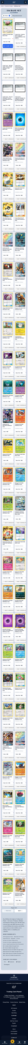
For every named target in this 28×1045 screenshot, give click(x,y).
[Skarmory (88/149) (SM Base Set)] (8, 768)
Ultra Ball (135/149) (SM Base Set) (19, 188)
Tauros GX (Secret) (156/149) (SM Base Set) (20, 159)
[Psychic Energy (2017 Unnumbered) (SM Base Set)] (8, 621)
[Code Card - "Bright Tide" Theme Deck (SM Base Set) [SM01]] (8, 57)
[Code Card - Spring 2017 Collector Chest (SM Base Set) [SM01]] (20, 26)
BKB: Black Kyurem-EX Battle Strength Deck (13, 949)
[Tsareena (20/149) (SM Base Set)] (8, 503)
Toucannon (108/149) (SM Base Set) (7, 279)
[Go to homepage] (14, 2)
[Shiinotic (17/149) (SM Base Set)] (8, 884)
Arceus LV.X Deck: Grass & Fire (10, 940)
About (14, 1029)
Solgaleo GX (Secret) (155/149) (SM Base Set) (20, 748)
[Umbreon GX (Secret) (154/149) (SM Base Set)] (8, 239)
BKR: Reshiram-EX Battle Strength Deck (12, 951)
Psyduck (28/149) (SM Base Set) (19, 865)
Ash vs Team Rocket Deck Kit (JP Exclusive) (13, 944)
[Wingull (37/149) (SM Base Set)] (20, 474)
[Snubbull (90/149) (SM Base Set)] (8, 563)
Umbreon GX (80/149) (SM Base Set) (7, 425)
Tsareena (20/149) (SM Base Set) (7, 512)
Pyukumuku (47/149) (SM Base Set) (19, 807)
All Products (14, 1008)
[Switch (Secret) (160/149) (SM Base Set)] (8, 179)
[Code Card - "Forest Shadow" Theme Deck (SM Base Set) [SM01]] (8, 88)
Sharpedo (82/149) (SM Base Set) (7, 865)
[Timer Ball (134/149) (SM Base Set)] (8, 299)
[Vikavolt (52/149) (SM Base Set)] (8, 446)
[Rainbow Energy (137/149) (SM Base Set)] (8, 679)
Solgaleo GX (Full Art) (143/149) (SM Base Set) (19, 513)
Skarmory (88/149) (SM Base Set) (7, 777)
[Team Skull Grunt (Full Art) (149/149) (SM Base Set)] (8, 149)
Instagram (7, 964)
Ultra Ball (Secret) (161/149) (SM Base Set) (7, 219)
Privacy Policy (6, 1002)
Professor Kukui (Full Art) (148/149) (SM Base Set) (19, 894)
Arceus (18, 938)
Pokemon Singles (9, 6)
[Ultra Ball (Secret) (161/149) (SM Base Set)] (8, 209)
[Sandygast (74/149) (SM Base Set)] (8, 592)
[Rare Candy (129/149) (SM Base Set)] (8, 797)
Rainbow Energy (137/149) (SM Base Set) (7, 689)
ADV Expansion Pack (8, 936)
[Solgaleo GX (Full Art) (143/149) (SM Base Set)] (20, 503)
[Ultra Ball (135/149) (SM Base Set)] (20, 179)
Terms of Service (14, 1002)
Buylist (14, 1023)
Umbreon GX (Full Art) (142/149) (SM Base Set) (19, 249)
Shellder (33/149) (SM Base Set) (19, 660)
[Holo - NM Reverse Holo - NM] (21, 401)
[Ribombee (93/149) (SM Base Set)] (8, 827)
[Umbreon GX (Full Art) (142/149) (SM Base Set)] (20, 239)
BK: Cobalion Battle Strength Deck (11, 946)
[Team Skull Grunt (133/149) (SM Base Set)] (20, 209)
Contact (14, 1018)
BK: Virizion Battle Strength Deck (10, 947)
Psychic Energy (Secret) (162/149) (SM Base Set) (19, 630)
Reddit (19, 961)
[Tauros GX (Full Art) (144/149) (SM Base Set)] (20, 269)
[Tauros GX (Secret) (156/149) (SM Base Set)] (20, 149)
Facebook (12, 961)
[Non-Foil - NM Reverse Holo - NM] (9, 135)
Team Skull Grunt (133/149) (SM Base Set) (20, 219)
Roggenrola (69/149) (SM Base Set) (20, 777)
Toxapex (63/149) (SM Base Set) (19, 396)
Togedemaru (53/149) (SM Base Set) (19, 338)
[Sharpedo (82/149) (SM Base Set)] (8, 856)
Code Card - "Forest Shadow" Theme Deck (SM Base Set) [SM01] (8, 98)
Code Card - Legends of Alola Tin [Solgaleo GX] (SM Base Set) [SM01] (20, 98)
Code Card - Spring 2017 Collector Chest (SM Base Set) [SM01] (20, 36)
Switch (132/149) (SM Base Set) (7, 367)
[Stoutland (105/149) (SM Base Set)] (8, 709)
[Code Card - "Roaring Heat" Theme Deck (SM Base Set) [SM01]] (20, 57)
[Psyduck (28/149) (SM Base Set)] (20, 856)
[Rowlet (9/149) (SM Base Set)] (20, 827)
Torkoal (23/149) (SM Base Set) (19, 425)
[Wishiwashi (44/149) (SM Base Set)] (8, 387)
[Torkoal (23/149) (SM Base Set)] (20, 416)
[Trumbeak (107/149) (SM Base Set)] (20, 358)
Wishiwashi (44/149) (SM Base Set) (8, 396)
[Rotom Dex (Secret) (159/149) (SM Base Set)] (8, 533)
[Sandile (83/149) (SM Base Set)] (20, 592)
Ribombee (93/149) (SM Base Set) (7, 836)
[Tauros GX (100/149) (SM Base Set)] (20, 299)
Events (14, 1010)
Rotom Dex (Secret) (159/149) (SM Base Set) (7, 543)
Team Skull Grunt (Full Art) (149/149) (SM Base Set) (7, 159)
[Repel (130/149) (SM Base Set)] (20, 533)
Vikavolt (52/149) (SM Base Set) (7, 455)
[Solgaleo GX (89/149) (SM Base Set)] (8, 738)
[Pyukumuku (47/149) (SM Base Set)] (20, 797)
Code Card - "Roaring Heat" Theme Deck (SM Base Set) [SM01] (19, 67)
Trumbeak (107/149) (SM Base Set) (20, 367)
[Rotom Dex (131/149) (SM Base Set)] (20, 679)
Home (2, 6)
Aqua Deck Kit (6, 938)
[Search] (25, 2)
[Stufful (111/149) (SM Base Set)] (8, 26)
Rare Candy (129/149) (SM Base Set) (7, 807)
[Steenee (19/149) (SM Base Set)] (8, 651)
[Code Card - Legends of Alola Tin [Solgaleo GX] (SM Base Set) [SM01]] (20, 88)
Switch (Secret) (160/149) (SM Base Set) (7, 189)
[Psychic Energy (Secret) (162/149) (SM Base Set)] (20, 621)
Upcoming (14, 1012)
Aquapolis (13, 938)
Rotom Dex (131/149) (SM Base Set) (20, 688)
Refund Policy (22, 1002)
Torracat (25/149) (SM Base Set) (7, 483)
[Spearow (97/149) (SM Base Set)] (20, 563)
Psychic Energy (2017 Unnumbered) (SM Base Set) (8, 630)
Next (19, 910)
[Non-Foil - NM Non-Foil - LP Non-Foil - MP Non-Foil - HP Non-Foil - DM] (21, 43)
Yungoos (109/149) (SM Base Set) (7, 337)
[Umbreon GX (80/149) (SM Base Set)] (8, 416)
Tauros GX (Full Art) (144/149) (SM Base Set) (20, 279)
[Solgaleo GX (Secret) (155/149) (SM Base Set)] (20, 738)
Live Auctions (14, 1031)
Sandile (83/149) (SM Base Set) (19, 601)
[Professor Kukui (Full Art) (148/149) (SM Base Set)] (20, 884)
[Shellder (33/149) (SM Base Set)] (20, 651)
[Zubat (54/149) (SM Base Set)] (8, 119)
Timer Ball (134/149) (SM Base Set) (8, 308)
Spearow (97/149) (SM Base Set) (19, 572)
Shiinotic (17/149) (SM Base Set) (7, 894)
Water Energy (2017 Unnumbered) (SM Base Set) (20, 129)
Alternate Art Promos (19, 936)
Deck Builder (14, 1033)
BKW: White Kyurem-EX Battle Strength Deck (13, 953)
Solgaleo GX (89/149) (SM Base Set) (7, 748)
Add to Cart (8, 46)
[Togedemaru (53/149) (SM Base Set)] (20, 328)
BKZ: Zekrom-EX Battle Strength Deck (12, 955)
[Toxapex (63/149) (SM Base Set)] (20, 387)
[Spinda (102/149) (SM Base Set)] (20, 709)
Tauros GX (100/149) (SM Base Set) (20, 308)
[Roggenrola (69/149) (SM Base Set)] (20, 768)
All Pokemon (14, 12)
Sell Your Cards (14, 1021)
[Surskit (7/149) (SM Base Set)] (20, 446)
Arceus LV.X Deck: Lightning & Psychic (12, 942)
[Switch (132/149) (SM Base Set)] (8, 358)
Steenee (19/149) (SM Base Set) (7, 660)
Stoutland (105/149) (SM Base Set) (8, 718)
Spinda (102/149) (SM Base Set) (19, 718)
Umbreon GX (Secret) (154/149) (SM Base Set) (7, 249)
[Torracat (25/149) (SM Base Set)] (8, 474)
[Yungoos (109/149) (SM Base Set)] (8, 328)
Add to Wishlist (21, 46)
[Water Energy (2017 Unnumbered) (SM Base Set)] (20, 119)
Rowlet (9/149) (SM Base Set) (19, 836)
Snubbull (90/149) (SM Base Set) (7, 572)
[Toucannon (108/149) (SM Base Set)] (8, 269)
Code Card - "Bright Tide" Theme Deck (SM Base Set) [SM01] (7, 67)
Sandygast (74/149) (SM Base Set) (7, 601)
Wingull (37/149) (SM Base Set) (19, 483)
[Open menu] (2, 2)
